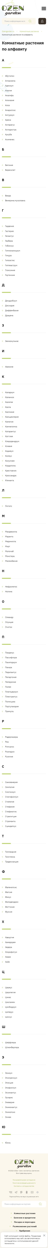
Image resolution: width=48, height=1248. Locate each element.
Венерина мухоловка (15, 200)
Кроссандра (10, 475)
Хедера (8, 947)
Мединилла (10, 541)
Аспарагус (10, 124)
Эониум (8, 1073)
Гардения (9, 226)
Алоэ (7, 105)
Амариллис (10, 110)
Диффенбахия (11, 310)
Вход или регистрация (42, 21)
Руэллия (9, 756)
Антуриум (9, 115)
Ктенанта (9, 480)
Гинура (8, 255)
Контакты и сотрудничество (24, 1186)
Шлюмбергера (12, 1047)
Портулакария (12, 706)
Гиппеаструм (11, 265)
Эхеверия (9, 1102)
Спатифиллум (11, 796)
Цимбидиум (10, 1007)
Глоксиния (10, 270)
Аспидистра (10, 129)
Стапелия (9, 801)
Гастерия (9, 231)
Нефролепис (11, 586)
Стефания (9, 806)
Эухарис (9, 1097)
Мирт (7, 546)
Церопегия (10, 992)
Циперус (9, 1012)
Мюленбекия (11, 561)
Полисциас (10, 701)
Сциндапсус (10, 826)
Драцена (9, 315)
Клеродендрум (12, 441)
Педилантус (10, 672)
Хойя (7, 962)
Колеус (8, 456)
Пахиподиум (11, 662)
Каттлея (9, 436)
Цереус (8, 987)
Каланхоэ (9, 397)
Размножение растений (25, 1226)
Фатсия (8, 892)
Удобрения (24, 1230)
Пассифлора (11, 657)
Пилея (8, 687)
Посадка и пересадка (24, 1222)
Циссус (8, 1017)
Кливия (8, 446)
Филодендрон (11, 902)
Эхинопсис (10, 1112)
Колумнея (9, 460)
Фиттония (9, 907)
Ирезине (9, 366)
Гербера (9, 241)
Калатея (9, 402)
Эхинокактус (11, 1107)
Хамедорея (10, 942)
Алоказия (9, 100)
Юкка (7, 1142)
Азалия (8, 90)
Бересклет (10, 170)
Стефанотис (11, 811)
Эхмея (8, 1117)
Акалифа (9, 95)
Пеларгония (10, 677)
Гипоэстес (10, 260)
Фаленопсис (11, 887)
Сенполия (9, 787)
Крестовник (11, 470)
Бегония (9, 165)
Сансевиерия (11, 782)
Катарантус (10, 431)
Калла (8, 407)
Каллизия (9, 412)
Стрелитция (10, 816)
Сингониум (10, 792)
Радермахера (11, 737)
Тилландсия (10, 851)
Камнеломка (11, 426)
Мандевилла (11, 531)
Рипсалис (9, 746)
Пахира (8, 667)
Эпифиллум (10, 1087)
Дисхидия (9, 305)
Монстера (9, 556)
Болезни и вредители (24, 1217)
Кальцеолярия (12, 416)
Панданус (9, 652)
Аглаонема (10, 80)
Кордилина (10, 465)
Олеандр (9, 617)
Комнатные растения (24, 1213)
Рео (7, 741)
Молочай (9, 551)
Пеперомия (10, 682)
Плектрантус (11, 696)
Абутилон (9, 76)
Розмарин (9, 751)
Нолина (8, 591)
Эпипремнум (11, 1078)
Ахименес (9, 139)
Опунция (9, 622)
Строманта (10, 821)
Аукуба (8, 134)
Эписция (9, 1082)
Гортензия (10, 275)
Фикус (8, 897)
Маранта (9, 536)
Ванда (8, 195)
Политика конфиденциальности (24, 1183)
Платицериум (11, 691)
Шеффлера (10, 1042)
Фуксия (8, 911)
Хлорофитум (11, 952)
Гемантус (9, 236)
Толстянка (10, 856)
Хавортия (9, 937)
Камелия (9, 421)
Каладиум (9, 392)
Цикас (8, 997)
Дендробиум (11, 300)
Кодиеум (9, 451)
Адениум (9, 85)
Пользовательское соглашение (24, 1180)
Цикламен (10, 1002)
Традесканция (11, 861)
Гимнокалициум (12, 250)
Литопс (8, 506)
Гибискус (9, 245)
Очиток (8, 627)
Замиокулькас (12, 341)
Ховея (8, 957)
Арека (8, 120)
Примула (9, 711)
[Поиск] (30, 21)
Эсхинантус (10, 1092)
